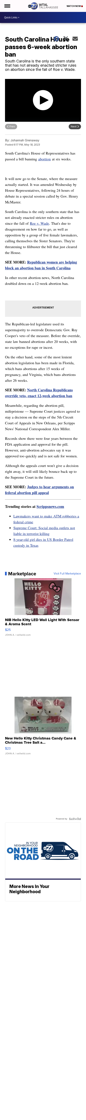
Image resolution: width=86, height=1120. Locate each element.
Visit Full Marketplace (67, 573)
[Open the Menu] (7, 6)
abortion (44, 158)
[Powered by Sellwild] (75, 818)
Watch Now (74, 6)
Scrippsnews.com (50, 506)
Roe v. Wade (39, 223)
